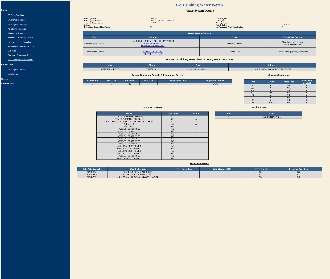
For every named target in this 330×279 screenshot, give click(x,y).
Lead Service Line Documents (20, 59)
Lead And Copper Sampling (19, 42)
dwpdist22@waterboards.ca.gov (198, 69)
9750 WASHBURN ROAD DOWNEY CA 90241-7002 (152, 44)
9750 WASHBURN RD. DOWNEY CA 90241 (153, 53)
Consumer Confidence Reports (20, 55)
